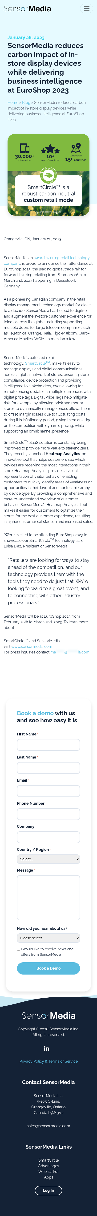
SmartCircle (37, 363)
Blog (26, 102)
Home (13, 102)
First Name (27, 734)
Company (26, 826)
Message (26, 870)
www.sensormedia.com (31, 646)
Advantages (48, 1166)
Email (23, 780)
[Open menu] (86, 8)
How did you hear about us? (42, 928)
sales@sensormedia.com (48, 1126)
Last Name (27, 757)
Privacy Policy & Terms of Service (49, 1061)
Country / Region (34, 849)
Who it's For (48, 1171)
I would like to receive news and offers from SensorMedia (47, 952)
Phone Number (30, 803)
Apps (48, 1177)
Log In (48, 1190)
